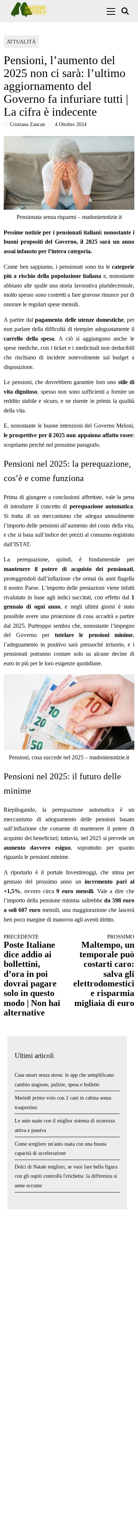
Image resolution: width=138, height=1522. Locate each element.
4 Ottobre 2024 (70, 124)
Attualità (21, 42)
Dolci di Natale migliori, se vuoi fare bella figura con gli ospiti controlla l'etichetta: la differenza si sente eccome (66, 1176)
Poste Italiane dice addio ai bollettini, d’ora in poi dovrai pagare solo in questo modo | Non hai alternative (32, 975)
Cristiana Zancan (27, 124)
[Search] (126, 11)
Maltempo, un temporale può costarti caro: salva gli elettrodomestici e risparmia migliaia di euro (103, 971)
